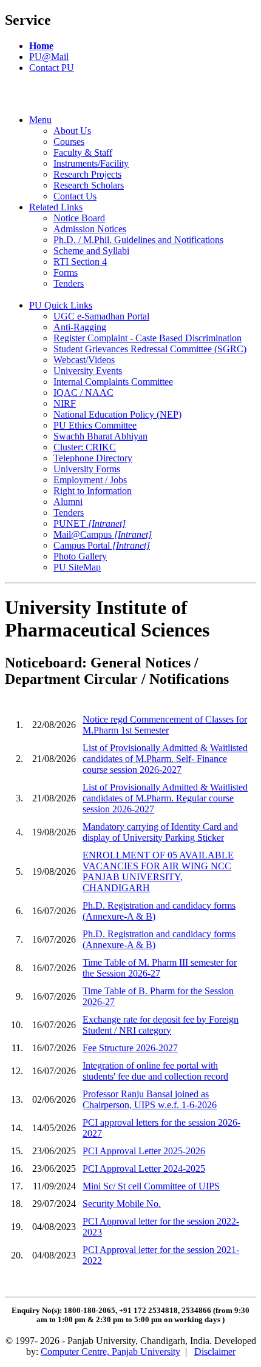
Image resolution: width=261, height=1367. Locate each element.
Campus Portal (101, 545)
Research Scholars (88, 185)
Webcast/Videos (84, 360)
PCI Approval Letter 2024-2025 (144, 1168)
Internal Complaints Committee (113, 381)
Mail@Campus (102, 534)
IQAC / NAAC (83, 392)
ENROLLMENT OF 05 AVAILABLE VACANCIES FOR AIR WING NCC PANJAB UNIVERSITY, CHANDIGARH (158, 871)
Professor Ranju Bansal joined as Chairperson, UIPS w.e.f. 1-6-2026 (150, 1099)
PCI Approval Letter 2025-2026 (144, 1151)
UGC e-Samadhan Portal (101, 316)
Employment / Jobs (90, 480)
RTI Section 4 (80, 261)
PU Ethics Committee (95, 425)
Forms (65, 272)
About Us (72, 130)
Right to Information (92, 491)
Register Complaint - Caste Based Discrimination (147, 338)
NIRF (64, 403)
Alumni (68, 501)
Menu (40, 120)
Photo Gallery (80, 556)
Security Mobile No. (122, 1203)
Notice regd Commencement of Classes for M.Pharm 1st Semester (165, 724)
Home (41, 46)
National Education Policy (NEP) (117, 414)
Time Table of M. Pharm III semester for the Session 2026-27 (160, 967)
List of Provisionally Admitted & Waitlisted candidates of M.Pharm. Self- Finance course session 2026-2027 (165, 759)
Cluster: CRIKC (84, 447)
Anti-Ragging (79, 327)
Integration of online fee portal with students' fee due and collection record (155, 1070)
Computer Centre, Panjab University (110, 1351)
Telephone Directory (92, 458)
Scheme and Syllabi (91, 251)
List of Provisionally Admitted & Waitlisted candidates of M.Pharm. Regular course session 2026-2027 (165, 798)
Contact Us (75, 196)
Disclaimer (215, 1351)
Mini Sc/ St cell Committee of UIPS (151, 1186)
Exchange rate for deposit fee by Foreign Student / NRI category (161, 1024)
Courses (68, 141)
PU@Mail (49, 57)
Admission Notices (89, 229)
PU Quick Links (60, 305)
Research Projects (87, 174)
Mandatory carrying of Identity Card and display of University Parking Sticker (160, 832)
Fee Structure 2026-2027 (130, 1048)
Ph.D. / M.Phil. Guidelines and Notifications (138, 240)
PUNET (89, 523)
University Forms (86, 469)
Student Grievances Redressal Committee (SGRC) (149, 349)
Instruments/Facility (91, 163)
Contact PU (51, 67)
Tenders (68, 283)
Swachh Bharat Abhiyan (100, 436)
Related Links (56, 207)
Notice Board (79, 218)
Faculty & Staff (82, 152)
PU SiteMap (77, 567)
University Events (87, 371)
